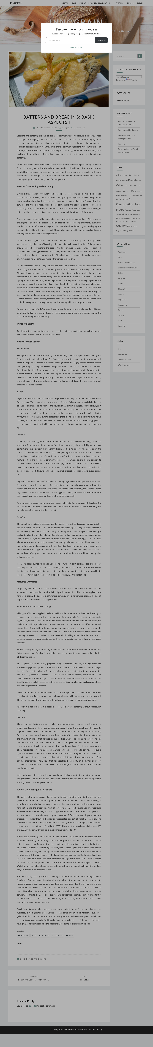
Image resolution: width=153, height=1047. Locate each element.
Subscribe (102, 40)
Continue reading (76, 47)
